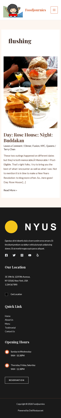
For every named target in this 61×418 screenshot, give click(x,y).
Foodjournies (35, 10)
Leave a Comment (13, 145)
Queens (50, 145)
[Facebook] (6, 255)
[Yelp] (37, 255)
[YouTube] (29, 255)
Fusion (36, 145)
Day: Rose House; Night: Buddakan (28, 138)
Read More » (10, 190)
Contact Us (10, 331)
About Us (9, 320)
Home (7, 316)
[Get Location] (13, 294)
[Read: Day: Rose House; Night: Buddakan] (30, 92)
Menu (7, 323)
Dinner (27, 145)
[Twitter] (14, 255)
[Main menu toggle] (54, 10)
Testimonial (10, 327)
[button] (16, 380)
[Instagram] (21, 255)
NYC (43, 145)
